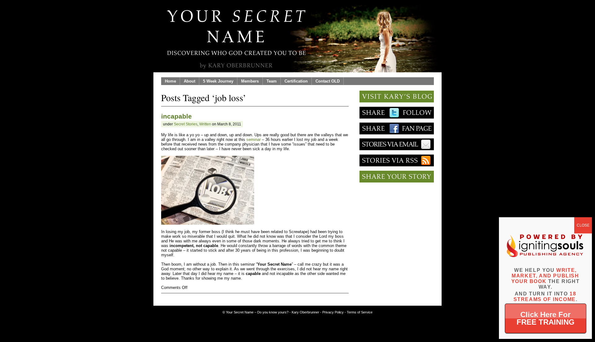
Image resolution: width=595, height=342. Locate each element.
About (189, 81)
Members (250, 81)
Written (205, 124)
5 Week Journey (218, 81)
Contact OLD (327, 81)
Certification (296, 81)
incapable (176, 116)
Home (170, 81)
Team (272, 81)
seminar (253, 139)
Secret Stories (185, 124)
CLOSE (583, 225)
